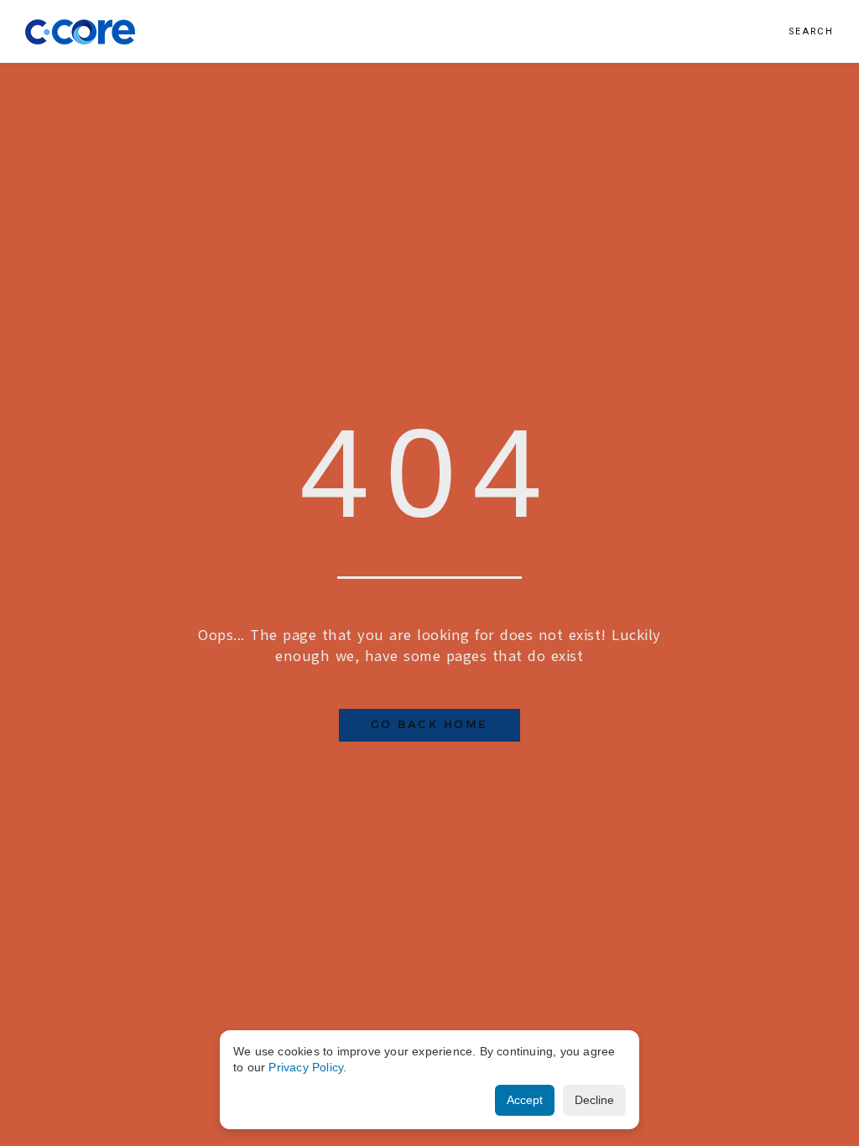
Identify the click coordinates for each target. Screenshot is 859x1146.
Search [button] (811, 31)
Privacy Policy (305, 1067)
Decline (594, 1100)
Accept (525, 1100)
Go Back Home (429, 724)
